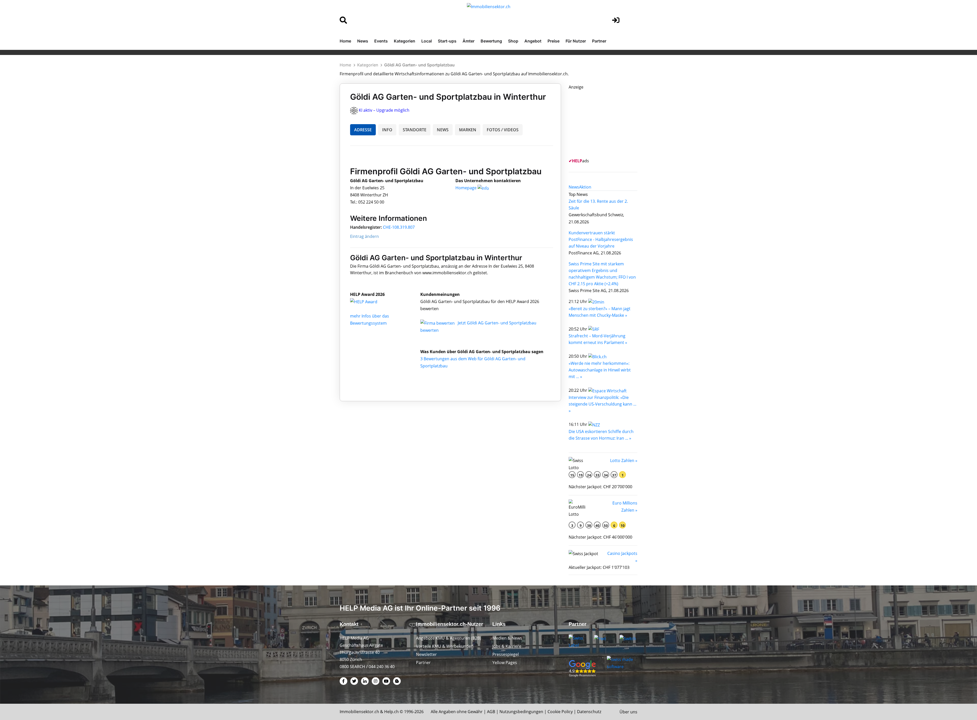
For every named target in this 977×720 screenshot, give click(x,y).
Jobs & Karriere (506, 646)
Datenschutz (589, 711)
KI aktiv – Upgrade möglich (384, 110)
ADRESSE (363, 130)
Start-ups (447, 41)
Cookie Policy (560, 711)
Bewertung (491, 41)
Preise (553, 41)
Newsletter (426, 654)
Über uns (628, 712)
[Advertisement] (607, 122)
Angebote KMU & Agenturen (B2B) (448, 638)
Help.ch (391, 711)
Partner (599, 41)
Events (381, 41)
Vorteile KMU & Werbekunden (444, 646)
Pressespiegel (505, 654)
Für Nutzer (576, 41)
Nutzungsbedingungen (521, 711)
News (362, 41)
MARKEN (467, 130)
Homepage (466, 188)
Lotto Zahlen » (623, 460)
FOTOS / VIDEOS (503, 130)
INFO (387, 130)
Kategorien (404, 41)
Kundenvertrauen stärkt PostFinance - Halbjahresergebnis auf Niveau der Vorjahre (601, 239)
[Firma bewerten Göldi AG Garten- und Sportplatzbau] (438, 323)
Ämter (469, 41)
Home (345, 41)
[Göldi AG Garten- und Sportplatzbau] (369, 301)
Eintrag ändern (364, 236)
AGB (491, 711)
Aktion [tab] (585, 187)
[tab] (574, 187)
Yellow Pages (504, 662)
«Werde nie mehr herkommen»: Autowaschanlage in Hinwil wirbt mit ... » (600, 370)
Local (426, 41)
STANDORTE (414, 130)
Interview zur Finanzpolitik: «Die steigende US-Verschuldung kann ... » (602, 404)
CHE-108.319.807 (399, 227)
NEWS (443, 130)
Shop (513, 41)
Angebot (532, 41)
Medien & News (507, 638)
